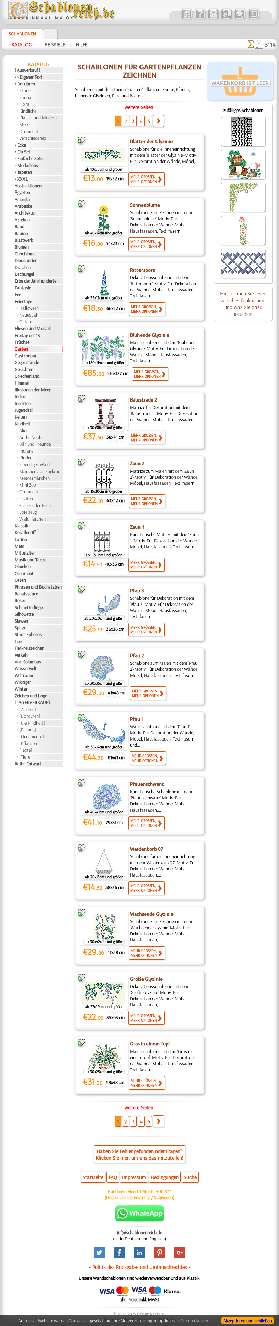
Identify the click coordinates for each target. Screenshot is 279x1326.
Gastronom (25, 356)
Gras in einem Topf (150, 1044)
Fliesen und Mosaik (33, 328)
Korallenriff (25, 532)
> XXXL (21, 179)
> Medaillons (26, 165)
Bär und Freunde (35, 444)
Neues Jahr (29, 315)
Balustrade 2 (143, 400)
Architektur (25, 213)
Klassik (21, 526)
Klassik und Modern (38, 118)
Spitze (20, 628)
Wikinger (23, 682)
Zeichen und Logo (31, 696)
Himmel (22, 383)
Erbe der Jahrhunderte (35, 281)
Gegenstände (27, 362)
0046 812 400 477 (154, 1191)
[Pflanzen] (29, 743)
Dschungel (24, 274)
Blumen (22, 247)
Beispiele (55, 44)
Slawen (21, 621)
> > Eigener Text (28, 77)
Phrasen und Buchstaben (38, 587)
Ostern (25, 322)
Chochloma (25, 254)
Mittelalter (25, 553)
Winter (21, 689)
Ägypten (22, 192)
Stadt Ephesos (28, 634)
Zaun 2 (137, 463)
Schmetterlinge (29, 607)
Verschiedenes (32, 138)
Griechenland (27, 376)
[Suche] (239, 18)
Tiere (19, 641)
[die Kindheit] (32, 723)
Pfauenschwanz (147, 784)
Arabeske (23, 206)
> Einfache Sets (29, 158)
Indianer (27, 451)
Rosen (20, 600)
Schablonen (22, 34)
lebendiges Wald (34, 464)
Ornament (28, 131)
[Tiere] (25, 757)
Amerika (22, 199)
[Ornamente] (31, 736)
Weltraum (24, 675)
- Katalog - (21, 44)
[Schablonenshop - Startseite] (61, 19)
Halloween (29, 308)
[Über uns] (200, 18)
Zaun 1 (137, 527)
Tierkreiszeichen (29, 648)
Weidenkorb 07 (146, 849)
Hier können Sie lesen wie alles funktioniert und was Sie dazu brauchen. (243, 303)
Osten (20, 580)
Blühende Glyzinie (149, 335)
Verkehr (22, 655)
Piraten (26, 498)
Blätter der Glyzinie (151, 141)
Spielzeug (28, 512)
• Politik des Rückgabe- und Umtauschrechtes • (139, 1266)
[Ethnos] (27, 730)
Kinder (25, 458)
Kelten (21, 417)
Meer (24, 124)
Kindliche (27, 111)
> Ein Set (22, 152)
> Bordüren (25, 84)
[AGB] (226, 18)
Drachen (23, 267)
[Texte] (25, 750)
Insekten (23, 403)
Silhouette (24, 614)
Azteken (22, 220)
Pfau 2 (137, 655)
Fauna (25, 97)
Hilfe (82, 44)
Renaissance (26, 594)
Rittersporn (142, 270)
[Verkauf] (186, 18)
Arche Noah (30, 437)
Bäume (21, 233)
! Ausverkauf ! (27, 70)
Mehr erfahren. (195, 1321)
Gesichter (24, 369)
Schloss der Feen (35, 505)
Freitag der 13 (27, 335)
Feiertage (23, 301)
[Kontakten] (213, 18)
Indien (20, 396)
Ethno (25, 90)
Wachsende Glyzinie (152, 914)
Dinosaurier (26, 260)
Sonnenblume (145, 205)
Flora (24, 104)
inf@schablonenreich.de (139, 1232)
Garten (21, 349)
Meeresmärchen (34, 478)
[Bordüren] (29, 716)
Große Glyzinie (146, 979)
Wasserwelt (26, 668)
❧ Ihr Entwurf (28, 764)
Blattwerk (24, 240)
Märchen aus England (39, 471)
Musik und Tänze (30, 560)
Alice (23, 430)
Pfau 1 (137, 719)
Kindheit (22, 424)
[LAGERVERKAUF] (32, 702)
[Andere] (27, 709)
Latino (21, 539)
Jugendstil (24, 410)
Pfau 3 (137, 590)
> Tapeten (23, 172)
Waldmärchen (32, 519)
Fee (18, 294)
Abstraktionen (28, 186)
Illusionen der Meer (33, 390)
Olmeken (23, 566)
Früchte (22, 342)
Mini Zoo (27, 485)
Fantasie (23, 288)
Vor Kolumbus (28, 662)
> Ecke (20, 145)
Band (19, 226)
